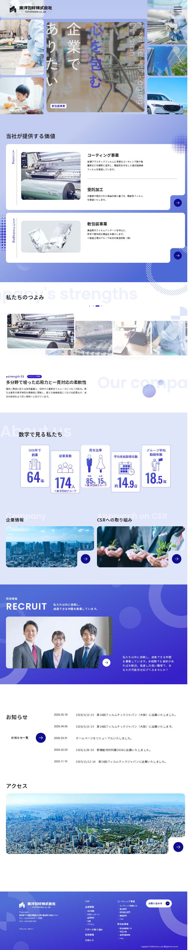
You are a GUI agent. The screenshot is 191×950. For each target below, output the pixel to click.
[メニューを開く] (178, 9)
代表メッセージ (90, 914)
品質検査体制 (121, 934)
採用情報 (85, 934)
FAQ (118, 918)
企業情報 (85, 906)
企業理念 (87, 917)
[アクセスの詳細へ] (175, 847)
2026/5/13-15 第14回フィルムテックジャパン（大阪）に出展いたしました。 (126, 715)
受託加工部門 (121, 912)
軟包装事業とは (122, 928)
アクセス (87, 924)
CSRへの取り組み (90, 929)
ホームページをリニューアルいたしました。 (104, 739)
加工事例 (119, 908)
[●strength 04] (99, 306)
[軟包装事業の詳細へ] (174, 256)
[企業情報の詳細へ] (84, 559)
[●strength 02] (92, 306)
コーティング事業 (122, 901)
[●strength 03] (96, 306)
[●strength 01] (88, 306)
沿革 (85, 921)
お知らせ (85, 940)
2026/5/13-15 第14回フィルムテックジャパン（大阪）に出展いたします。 (125, 727)
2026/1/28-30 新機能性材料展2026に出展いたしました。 (114, 750)
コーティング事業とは (124, 905)
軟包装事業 (119, 923)
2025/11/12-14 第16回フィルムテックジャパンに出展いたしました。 (122, 762)
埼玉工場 (119, 931)
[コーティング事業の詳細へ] (174, 203)
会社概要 (87, 910)
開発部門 (119, 915)
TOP (83, 901)
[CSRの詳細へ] (173, 559)
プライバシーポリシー (26, 929)
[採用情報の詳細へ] (106, 663)
